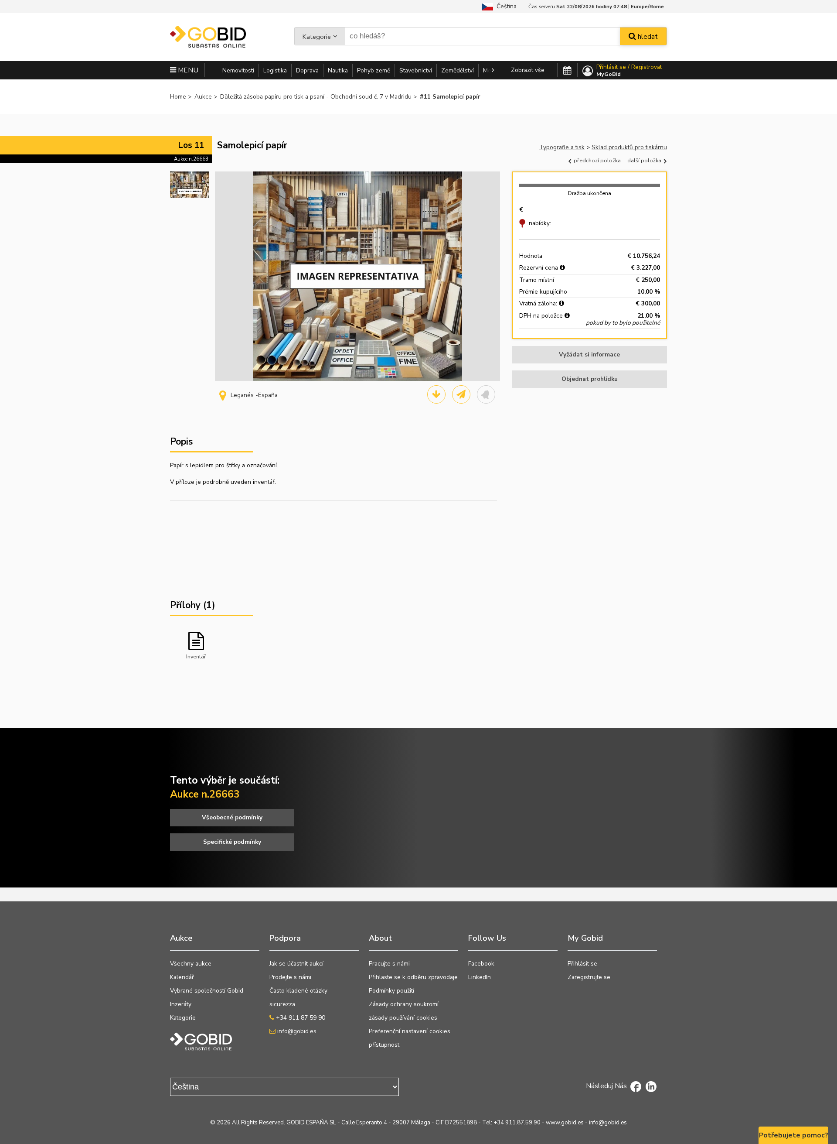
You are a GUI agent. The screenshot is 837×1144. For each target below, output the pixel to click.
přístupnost (384, 1045)
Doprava (307, 70)
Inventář (196, 656)
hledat (647, 36)
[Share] (461, 394)
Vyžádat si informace (589, 354)
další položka (645, 160)
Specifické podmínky (232, 842)
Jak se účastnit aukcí (296, 963)
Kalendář (182, 977)
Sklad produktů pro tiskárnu (629, 147)
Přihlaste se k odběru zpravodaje (413, 977)
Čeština (505, 6)
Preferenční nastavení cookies (409, 1031)
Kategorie (317, 36)
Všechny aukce (190, 963)
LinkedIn (479, 977)
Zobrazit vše (527, 70)
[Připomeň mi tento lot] (486, 394)
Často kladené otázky (298, 990)
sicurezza (282, 1004)
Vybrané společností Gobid (206, 990)
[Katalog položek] (436, 394)
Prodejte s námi (290, 977)
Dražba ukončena (589, 193)
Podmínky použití (391, 990)
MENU (187, 70)
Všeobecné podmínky (232, 817)
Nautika (338, 70)
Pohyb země (373, 70)
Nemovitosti (238, 70)
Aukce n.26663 (191, 158)
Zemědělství (457, 70)
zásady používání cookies (403, 1018)
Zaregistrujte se (589, 977)
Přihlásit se (582, 963)
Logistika (275, 70)
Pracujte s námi (389, 963)
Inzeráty (180, 1004)
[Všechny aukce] (567, 70)
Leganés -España (254, 395)
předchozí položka (596, 160)
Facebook (481, 963)
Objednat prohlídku (589, 379)
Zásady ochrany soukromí (404, 1004)
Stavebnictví (415, 70)
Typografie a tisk (562, 147)
